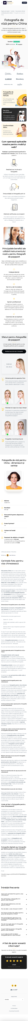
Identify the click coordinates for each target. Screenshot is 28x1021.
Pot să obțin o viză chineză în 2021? (12, 909)
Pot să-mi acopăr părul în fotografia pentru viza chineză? (12, 924)
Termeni (14, 1005)
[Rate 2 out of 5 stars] (10, 961)
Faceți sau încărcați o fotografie (14, 36)
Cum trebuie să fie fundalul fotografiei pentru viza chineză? (11, 934)
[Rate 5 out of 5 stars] (20, 961)
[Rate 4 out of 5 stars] (17, 961)
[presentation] (14, 509)
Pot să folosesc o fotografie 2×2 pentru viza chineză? (10, 899)
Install (24, 2)
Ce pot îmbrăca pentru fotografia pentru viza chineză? (11, 929)
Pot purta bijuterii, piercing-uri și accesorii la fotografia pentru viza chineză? (11, 919)
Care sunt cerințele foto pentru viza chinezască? (12, 894)
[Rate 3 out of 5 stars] (14, 961)
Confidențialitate (14, 1008)
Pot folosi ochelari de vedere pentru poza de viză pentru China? (12, 913)
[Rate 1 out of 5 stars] (7, 961)
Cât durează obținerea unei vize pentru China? (11, 904)
